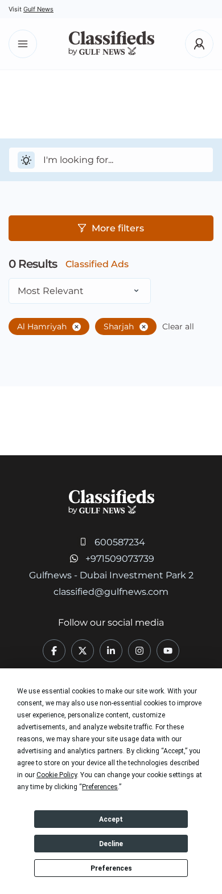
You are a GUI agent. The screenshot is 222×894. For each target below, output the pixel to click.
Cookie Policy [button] (56, 775)
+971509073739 (119, 558)
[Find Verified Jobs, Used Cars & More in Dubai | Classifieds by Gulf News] (111, 44)
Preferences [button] (100, 787)
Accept (111, 819)
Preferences (111, 868)
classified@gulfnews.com (111, 591)
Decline (111, 844)
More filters (118, 228)
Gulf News (38, 9)
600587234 (119, 542)
